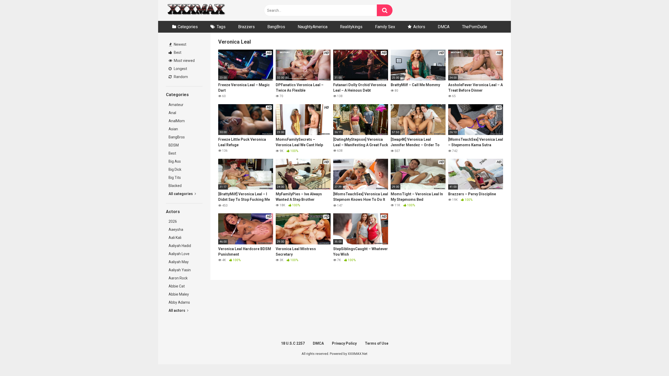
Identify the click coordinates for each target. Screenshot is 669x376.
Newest (179, 44)
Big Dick (175, 169)
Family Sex (385, 26)
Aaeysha (176, 229)
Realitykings (351, 26)
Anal (172, 113)
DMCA (443, 26)
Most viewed (184, 60)
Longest (180, 69)
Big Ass (175, 161)
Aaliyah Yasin (180, 270)
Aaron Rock (178, 278)
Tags (221, 26)
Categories (188, 26)
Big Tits (175, 177)
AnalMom (177, 121)
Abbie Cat (177, 286)
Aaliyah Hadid (180, 246)
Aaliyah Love (179, 254)
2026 (173, 221)
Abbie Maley (179, 294)
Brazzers (246, 26)
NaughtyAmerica (312, 26)
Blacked (175, 186)
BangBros (276, 26)
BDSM (174, 145)
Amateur (176, 105)
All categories (181, 194)
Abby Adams (179, 302)
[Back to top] (651, 360)
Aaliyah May (179, 262)
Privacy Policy (344, 343)
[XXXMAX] (196, 10)
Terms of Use (376, 343)
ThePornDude (474, 26)
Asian (173, 129)
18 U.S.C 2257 (293, 343)
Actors (419, 26)
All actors (177, 310)
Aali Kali (175, 238)
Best (177, 52)
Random (180, 77)
